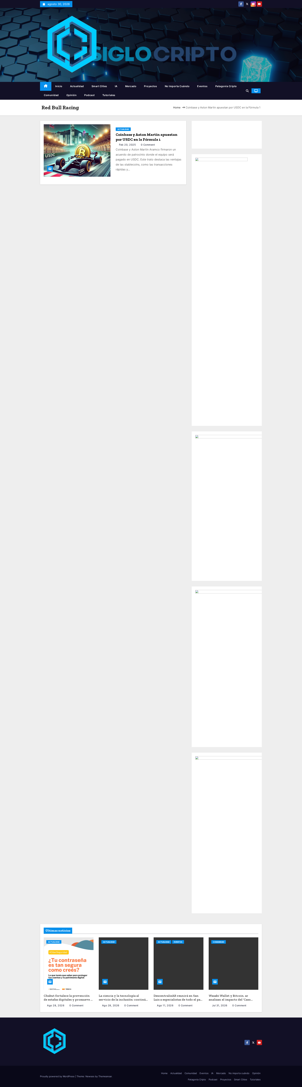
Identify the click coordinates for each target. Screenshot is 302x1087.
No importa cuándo (177, 86)
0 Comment (148, 144)
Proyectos (150, 86)
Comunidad (51, 95)
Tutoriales (108, 95)
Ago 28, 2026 (56, 1005)
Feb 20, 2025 (128, 144)
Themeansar (105, 1076)
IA (116, 86)
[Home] (45, 86)
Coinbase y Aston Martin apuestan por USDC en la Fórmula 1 (146, 137)
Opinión (71, 95)
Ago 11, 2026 (165, 1005)
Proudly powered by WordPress (57, 1076)
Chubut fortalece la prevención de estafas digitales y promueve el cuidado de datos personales (68, 999)
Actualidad (77, 86)
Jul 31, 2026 (220, 1005)
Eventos (202, 86)
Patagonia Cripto (226, 86)
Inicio (58, 86)
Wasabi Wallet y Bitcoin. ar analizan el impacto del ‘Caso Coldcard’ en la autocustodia (230, 999)
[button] (247, 91)
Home (177, 107)
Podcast (89, 95)
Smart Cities (99, 86)
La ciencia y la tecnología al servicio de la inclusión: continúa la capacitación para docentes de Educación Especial (123, 1001)
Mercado (130, 86)
